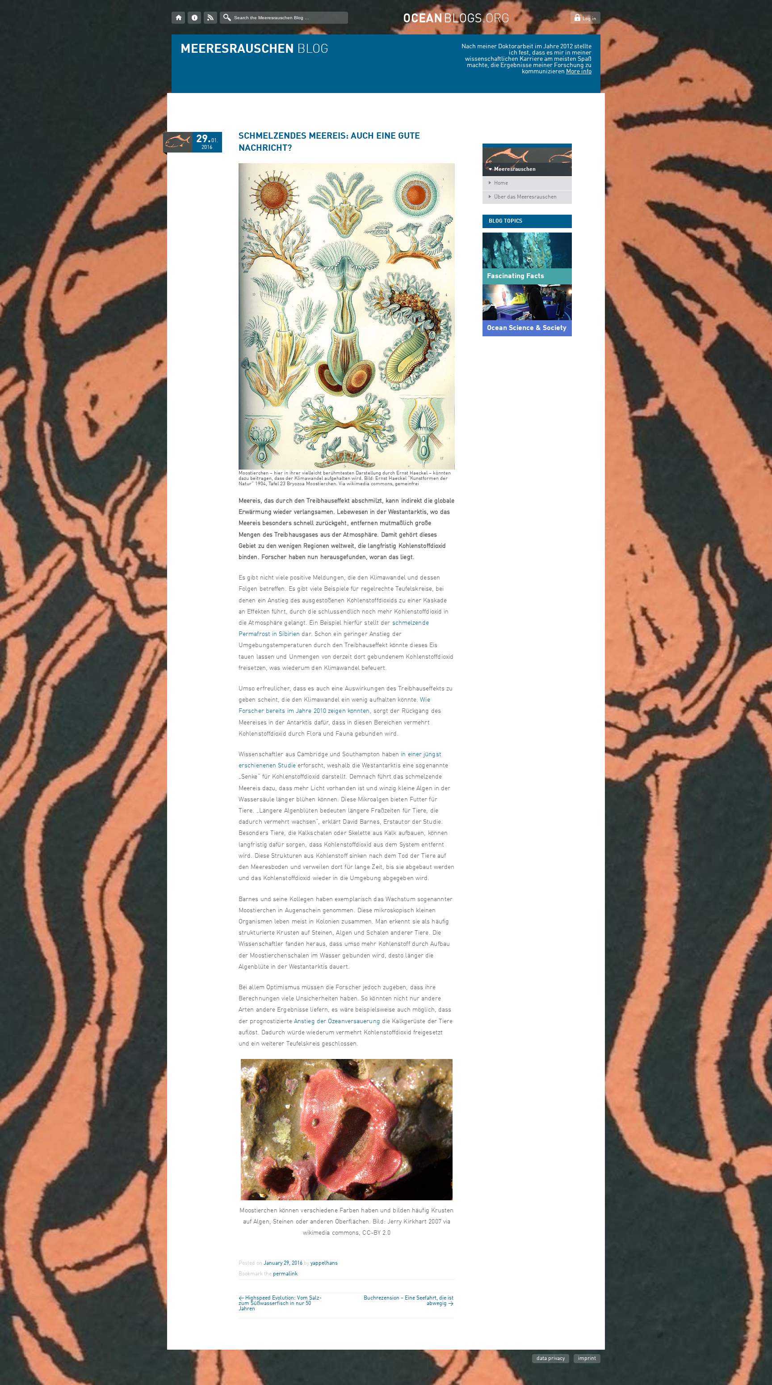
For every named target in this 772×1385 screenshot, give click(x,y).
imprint (587, 1358)
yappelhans (324, 1263)
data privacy (551, 1358)
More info (579, 71)
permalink (285, 1274)
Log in (589, 19)
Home (501, 183)
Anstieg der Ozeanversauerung (337, 1021)
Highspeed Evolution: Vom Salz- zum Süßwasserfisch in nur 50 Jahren (280, 1304)
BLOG (254, 49)
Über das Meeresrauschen (525, 197)
